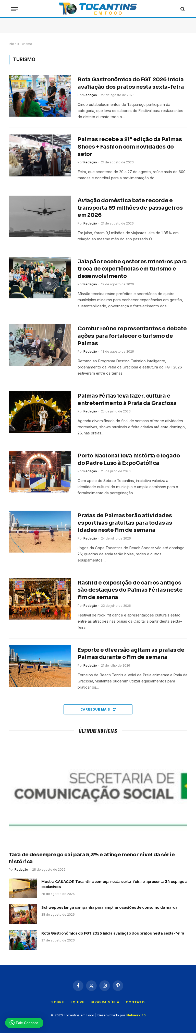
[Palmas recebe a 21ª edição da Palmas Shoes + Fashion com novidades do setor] (40, 155)
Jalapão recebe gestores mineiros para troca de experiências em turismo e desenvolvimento (132, 268)
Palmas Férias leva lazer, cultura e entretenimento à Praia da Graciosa (127, 399)
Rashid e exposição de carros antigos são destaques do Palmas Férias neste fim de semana (130, 590)
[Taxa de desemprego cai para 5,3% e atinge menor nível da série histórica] (98, 793)
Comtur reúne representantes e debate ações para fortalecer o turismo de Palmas (132, 335)
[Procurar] (182, 9)
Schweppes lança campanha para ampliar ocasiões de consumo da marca (109, 907)
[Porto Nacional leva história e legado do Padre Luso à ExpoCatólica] (40, 471)
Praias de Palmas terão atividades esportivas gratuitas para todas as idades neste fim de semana (125, 522)
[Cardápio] (14, 9)
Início (13, 44)
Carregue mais (95, 709)
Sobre (57, 1002)
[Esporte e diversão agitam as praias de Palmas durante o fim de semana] (40, 666)
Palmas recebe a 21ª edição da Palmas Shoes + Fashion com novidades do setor (130, 146)
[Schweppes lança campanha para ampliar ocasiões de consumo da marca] (23, 914)
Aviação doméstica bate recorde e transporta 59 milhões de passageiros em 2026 (130, 207)
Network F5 (136, 1015)
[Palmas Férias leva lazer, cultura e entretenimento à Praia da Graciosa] (40, 412)
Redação (90, 95)
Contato (135, 1002)
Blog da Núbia (105, 1002)
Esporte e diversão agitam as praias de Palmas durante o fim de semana (131, 654)
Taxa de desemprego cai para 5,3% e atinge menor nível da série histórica (92, 858)
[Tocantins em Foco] (98, 9)
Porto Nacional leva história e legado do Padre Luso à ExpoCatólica (129, 459)
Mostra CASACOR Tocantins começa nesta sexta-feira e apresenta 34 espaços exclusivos (114, 884)
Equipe (77, 1002)
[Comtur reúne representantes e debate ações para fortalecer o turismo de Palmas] (40, 344)
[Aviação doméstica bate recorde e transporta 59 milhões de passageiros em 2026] (40, 216)
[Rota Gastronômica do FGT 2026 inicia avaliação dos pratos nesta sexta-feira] (40, 95)
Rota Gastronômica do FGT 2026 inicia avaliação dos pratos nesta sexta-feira (131, 83)
